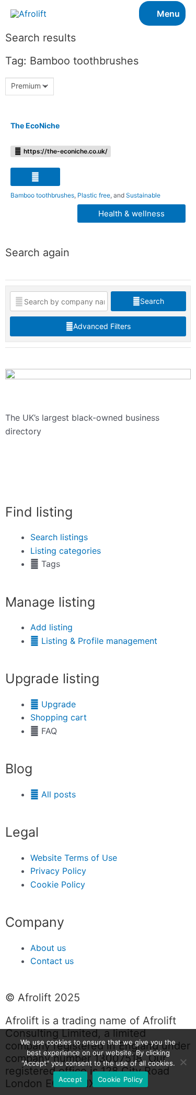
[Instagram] (47, 476)
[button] (35, 177)
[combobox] (29, 86)
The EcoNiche (35, 125)
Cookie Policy (120, 1079)
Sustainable (143, 195)
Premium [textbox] (26, 85)
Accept (71, 1079)
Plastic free (93, 195)
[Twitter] (18, 476)
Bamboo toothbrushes (42, 195)
